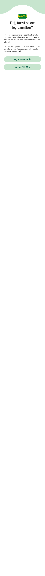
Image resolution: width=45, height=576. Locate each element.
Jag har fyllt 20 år (23, 67)
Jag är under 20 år (22, 59)
